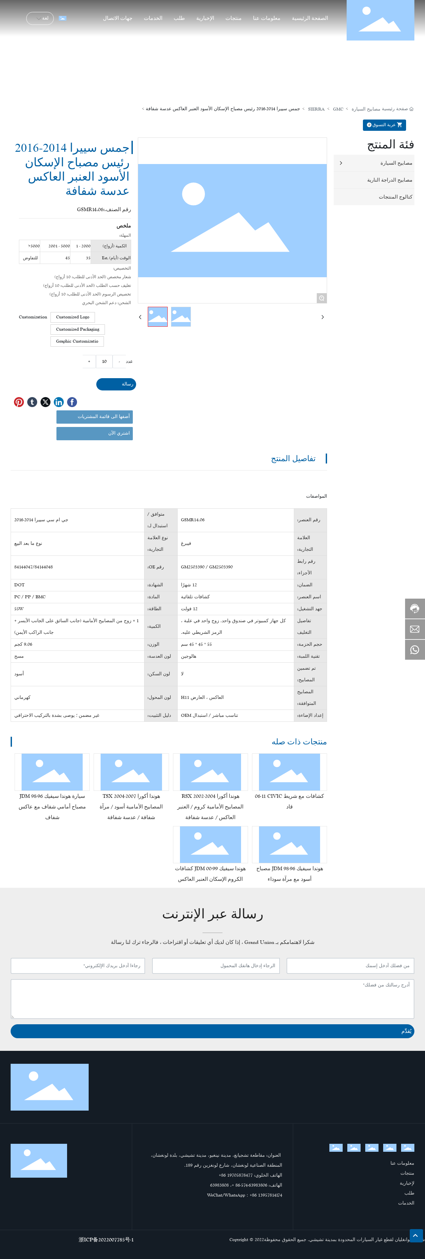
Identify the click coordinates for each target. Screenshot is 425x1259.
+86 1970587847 (234, 1175)
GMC (338, 109)
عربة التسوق (383, 124)
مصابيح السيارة (366, 109)
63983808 (219, 1185)
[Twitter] (45, 402)
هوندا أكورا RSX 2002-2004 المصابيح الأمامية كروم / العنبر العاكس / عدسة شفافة (210, 807)
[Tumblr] (32, 402)
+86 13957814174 (266, 1195)
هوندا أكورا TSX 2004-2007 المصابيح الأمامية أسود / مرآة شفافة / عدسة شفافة (131, 807)
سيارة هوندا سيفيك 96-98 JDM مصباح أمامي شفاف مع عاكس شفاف (52, 807)
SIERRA (316, 109)
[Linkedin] (59, 402)
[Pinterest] (19, 402)
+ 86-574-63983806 (249, 1185)
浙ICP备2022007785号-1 (106, 1239)
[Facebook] (72, 402)
